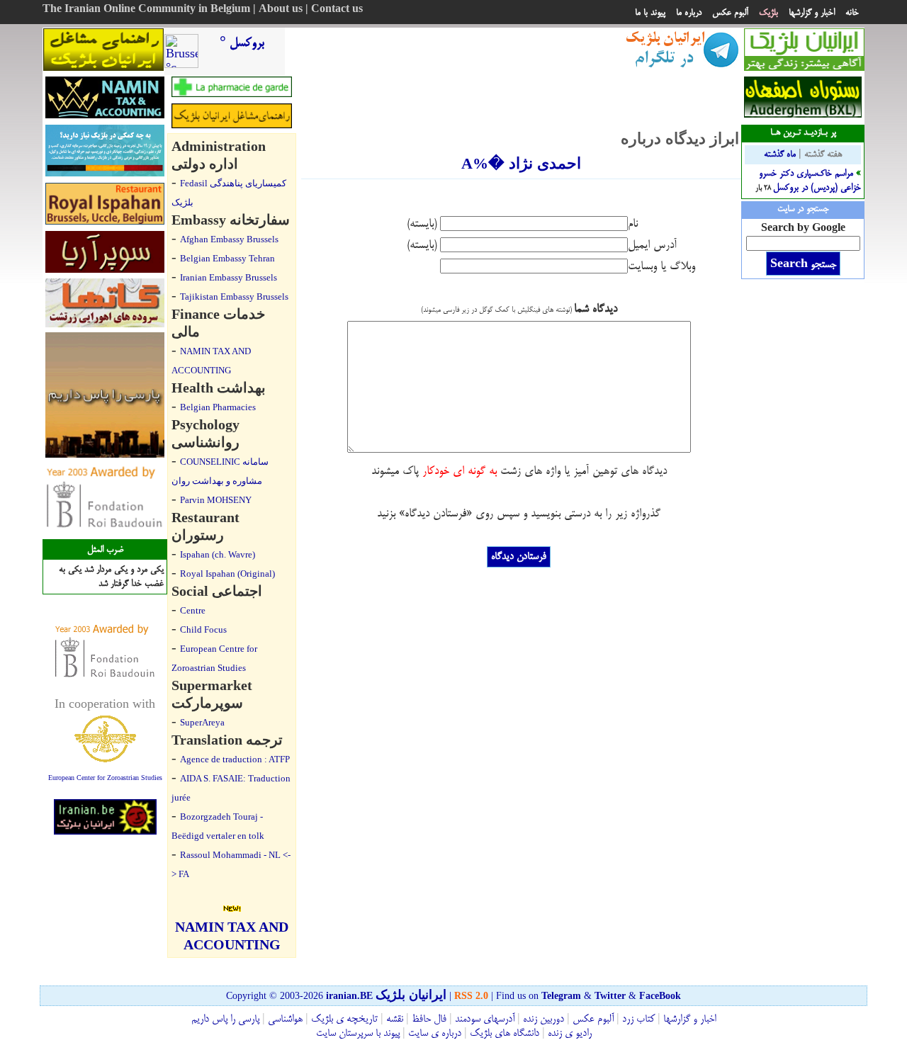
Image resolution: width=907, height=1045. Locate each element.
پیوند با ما (650, 12)
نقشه (394, 1019)
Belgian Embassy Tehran (227, 258)
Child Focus (203, 629)
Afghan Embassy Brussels (229, 239)
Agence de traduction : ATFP (235, 759)
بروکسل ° (242, 43)
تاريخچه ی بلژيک (343, 1019)
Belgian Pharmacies (218, 407)
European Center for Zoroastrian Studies (105, 777)
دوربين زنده (543, 1019)
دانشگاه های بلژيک (503, 1033)
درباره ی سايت (434, 1033)
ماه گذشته (780, 154)
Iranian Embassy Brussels (228, 277)
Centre (192, 610)
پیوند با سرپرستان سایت (358, 1033)
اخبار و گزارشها (812, 12)
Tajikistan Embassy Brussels (234, 296)
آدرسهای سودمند (484, 1019)
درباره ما (689, 12)
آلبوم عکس (730, 12)
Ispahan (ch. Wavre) (217, 554)
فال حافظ (429, 1019)
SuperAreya (202, 722)
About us (281, 10)
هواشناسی (285, 1019)
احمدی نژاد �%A (521, 163)
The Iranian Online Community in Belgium (146, 10)
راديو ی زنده (568, 1033)
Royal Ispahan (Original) (227, 573)
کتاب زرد (638, 1019)
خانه (852, 12)
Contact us (337, 10)
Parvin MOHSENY (216, 500)
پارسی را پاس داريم (225, 1019)
